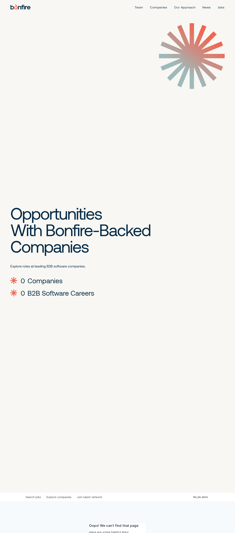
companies (58, 497)
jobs (33, 497)
